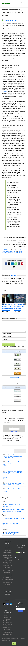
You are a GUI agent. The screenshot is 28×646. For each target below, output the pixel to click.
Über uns (7, 594)
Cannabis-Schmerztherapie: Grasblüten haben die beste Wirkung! (15, 456)
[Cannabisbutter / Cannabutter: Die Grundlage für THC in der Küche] (5, 471)
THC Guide (6, 249)
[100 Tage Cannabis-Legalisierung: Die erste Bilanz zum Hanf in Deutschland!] (8, 294)
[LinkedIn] (11, 604)
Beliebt (8, 451)
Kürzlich (20, 451)
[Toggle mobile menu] (25, 2)
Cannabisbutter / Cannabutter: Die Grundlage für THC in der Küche (15, 472)
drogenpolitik (16, 252)
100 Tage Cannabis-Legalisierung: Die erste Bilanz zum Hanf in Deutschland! (7, 307)
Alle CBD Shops (14, 404)
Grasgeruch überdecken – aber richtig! (16, 462)
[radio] (18, 242)
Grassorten (5, 91)
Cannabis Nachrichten (10, 251)
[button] (3, 304)
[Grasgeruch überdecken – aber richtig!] (5, 462)
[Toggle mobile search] (22, 2)
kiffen (20, 252)
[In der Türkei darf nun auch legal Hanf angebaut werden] (5, 483)
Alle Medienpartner (20, 542)
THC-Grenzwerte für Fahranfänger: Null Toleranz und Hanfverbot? (19, 307)
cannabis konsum (9, 252)
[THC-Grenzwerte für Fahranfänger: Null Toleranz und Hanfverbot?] (20, 294)
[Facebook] (7, 604)
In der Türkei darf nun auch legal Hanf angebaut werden (16, 483)
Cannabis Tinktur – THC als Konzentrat (15, 489)
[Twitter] (4, 604)
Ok (14, 643)
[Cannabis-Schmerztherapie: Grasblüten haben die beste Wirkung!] (5, 455)
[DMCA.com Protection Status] (20, 552)
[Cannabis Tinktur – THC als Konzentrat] (5, 489)
